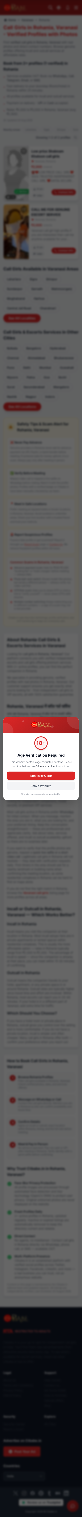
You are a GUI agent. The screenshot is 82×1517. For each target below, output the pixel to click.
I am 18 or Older (41, 775)
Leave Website (41, 786)
